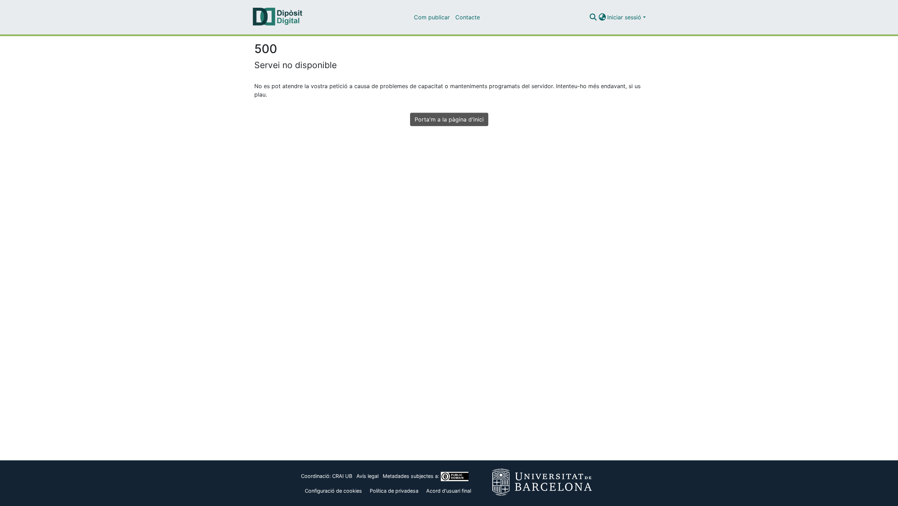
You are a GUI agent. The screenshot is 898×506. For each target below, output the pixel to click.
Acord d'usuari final (448, 491)
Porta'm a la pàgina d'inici (449, 119)
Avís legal (367, 476)
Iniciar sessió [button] (625, 17)
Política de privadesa (394, 491)
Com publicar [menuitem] (432, 17)
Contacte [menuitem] (467, 17)
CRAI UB (342, 476)
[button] (593, 17)
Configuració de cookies (333, 491)
